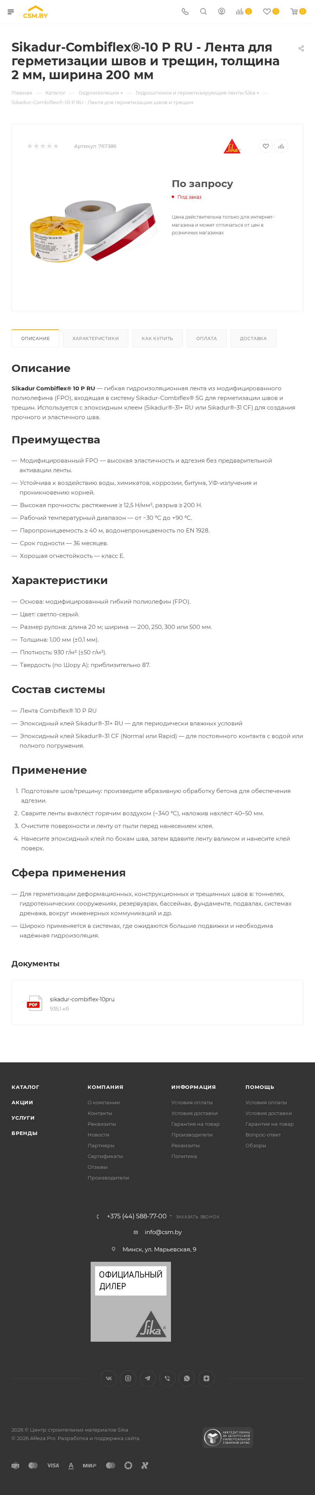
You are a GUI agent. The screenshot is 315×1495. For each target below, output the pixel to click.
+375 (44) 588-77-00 (137, 1216)
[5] (55, 146)
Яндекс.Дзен (206, 1378)
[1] (29, 146)
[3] (42, 146)
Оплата (206, 338)
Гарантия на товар (195, 1124)
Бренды (25, 1133)
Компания (105, 1087)
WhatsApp (187, 1378)
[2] (36, 146)
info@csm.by (163, 1232)
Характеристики (96, 338)
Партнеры (101, 1145)
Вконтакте (108, 1378)
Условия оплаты (192, 1102)
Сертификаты (105, 1156)
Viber (167, 1378)
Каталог (26, 1087)
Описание (35, 338)
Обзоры (255, 1145)
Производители (108, 1178)
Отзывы (98, 1167)
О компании (104, 1102)
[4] (49, 146)
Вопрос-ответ (263, 1135)
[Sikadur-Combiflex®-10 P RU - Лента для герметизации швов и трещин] (93, 230)
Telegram (147, 1378)
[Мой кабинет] (221, 12)
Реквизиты (102, 1124)
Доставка (253, 338)
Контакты (100, 1113)
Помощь (259, 1087)
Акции (22, 1102)
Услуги (23, 1118)
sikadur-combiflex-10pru (82, 999)
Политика (184, 1156)
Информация (193, 1087)
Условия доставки (194, 1113)
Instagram (128, 1378)
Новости (98, 1135)
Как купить (157, 338)
